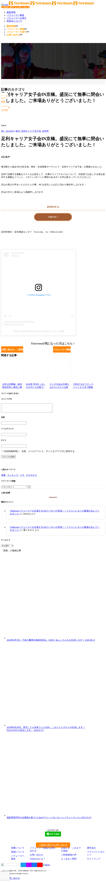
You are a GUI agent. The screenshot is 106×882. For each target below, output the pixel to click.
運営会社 (91, 848)
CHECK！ (53, 217)
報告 (3, 101)
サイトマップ (93, 859)
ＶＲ (22, 475)
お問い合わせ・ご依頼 (12, 349)
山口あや (10, 131)
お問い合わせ (36, 855)
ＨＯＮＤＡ (31, 475)
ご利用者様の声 (68, 855)
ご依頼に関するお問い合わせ (15, 7)
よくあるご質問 (68, 859)
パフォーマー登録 (62, 349)
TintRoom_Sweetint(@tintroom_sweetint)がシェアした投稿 (38, 331)
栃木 (18, 131)
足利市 (45, 131)
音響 (3, 475)
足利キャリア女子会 (31, 131)
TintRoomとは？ (37, 859)
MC (3, 131)
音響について (17, 848)
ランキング (13, 475)
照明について (17, 852)
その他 (4, 110)
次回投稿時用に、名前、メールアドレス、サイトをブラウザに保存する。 (40, 451)
